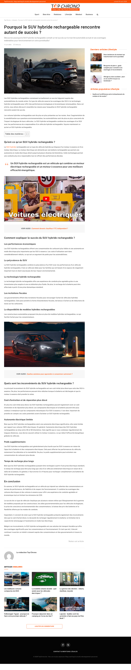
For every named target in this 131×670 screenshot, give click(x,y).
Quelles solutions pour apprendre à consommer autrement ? (50, 374)
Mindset (79, 14)
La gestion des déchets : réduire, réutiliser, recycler (72, 590)
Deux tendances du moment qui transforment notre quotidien (114, 55)
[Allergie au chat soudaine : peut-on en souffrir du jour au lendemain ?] (96, 79)
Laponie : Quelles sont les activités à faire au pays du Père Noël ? (72, 616)
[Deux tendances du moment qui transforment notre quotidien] (96, 57)
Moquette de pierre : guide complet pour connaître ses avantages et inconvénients (113, 68)
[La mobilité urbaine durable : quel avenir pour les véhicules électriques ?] (44, 579)
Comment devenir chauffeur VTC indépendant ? (50, 228)
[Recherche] (97, 14)
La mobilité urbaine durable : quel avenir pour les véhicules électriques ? (44, 591)
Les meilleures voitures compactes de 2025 (12, 590)
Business (89, 14)
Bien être (46, 14)
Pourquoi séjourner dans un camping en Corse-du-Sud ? (42, 615)
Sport (37, 14)
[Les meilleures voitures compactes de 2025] (16, 579)
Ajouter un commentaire (44, 626)
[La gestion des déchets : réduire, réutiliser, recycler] (72, 579)
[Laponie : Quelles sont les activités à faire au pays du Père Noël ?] (72, 604)
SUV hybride (11, 147)
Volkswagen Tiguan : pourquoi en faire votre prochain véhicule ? (16, 615)
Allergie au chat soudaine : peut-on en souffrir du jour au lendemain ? (114, 79)
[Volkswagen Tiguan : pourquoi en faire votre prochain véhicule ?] (16, 604)
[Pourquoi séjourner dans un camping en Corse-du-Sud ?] (44, 604)
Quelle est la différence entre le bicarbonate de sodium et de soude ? (108, 95)
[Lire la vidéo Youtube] (46, 198)
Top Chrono (7, 20)
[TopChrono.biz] (65, 7)
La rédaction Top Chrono (26, 552)
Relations (57, 14)
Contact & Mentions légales (65, 651)
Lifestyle (68, 14)
